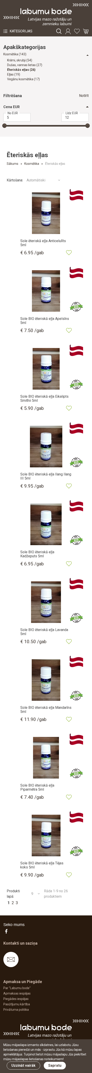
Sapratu (54, 1065)
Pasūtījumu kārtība (16, 1004)
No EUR (13, 113)
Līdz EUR (72, 113)
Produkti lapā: (13, 894)
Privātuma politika (16, 1009)
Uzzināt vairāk (23, 1065)
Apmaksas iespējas (17, 993)
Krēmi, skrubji (19, 60)
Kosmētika (14, 54)
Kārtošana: (15, 180)
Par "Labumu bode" (17, 988)
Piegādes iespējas (16, 999)
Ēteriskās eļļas (21, 69)
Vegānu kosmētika (23, 79)
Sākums (12, 163)
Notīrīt (84, 96)
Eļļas (13, 74)
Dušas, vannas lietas (24, 65)
